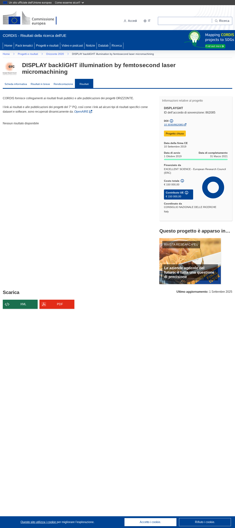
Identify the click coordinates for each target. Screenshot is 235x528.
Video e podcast (72, 45)
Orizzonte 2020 (55, 53)
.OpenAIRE (81, 111)
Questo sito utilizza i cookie (39, 522)
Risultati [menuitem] (84, 84)
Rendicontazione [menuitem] (63, 84)
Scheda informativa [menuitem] (16, 84)
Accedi (132, 20)
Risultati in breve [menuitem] (40, 84)
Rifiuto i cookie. (205, 522)
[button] (147, 21)
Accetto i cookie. (150, 522)
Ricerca (117, 45)
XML (23, 304)
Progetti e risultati (47, 45)
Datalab (103, 45)
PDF (60, 304)
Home (8, 45)
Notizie (90, 45)
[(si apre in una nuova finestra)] (32, 18)
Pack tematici (24, 45)
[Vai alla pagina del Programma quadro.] (10, 68)
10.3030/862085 (173, 124)
